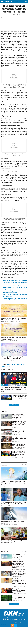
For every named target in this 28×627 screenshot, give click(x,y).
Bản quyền (3, 624)
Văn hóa (13, 600)
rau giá (18, 364)
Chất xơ (8, 364)
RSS (8, 623)
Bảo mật (21, 623)
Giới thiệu (3, 623)
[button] (26, 404)
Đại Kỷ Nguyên (5, 619)
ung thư (8, 366)
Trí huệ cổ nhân (4, 544)
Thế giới (13, 448)
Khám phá (14, 457)
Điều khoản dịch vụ (14, 623)
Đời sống (3, 505)
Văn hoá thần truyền (16, 569)
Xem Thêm (14, 404)
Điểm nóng (14, 427)
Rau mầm (23, 364)
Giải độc (13, 364)
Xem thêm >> (24, 411)
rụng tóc (3, 366)
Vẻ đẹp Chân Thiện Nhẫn (6, 524)
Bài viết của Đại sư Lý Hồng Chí (7, 321)
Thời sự (13, 441)
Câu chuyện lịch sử (4, 486)
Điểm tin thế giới (15, 418)
